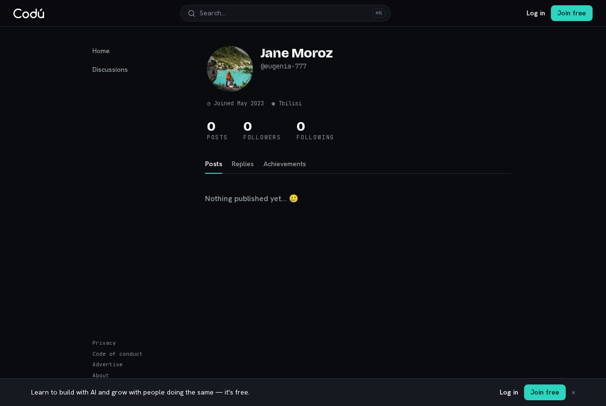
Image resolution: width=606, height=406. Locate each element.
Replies (243, 163)
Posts (213, 163)
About (100, 375)
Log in (535, 13)
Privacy (104, 342)
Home (101, 50)
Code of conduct (117, 353)
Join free (572, 13)
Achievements (284, 163)
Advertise (107, 364)
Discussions (110, 69)
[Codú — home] (28, 13)
